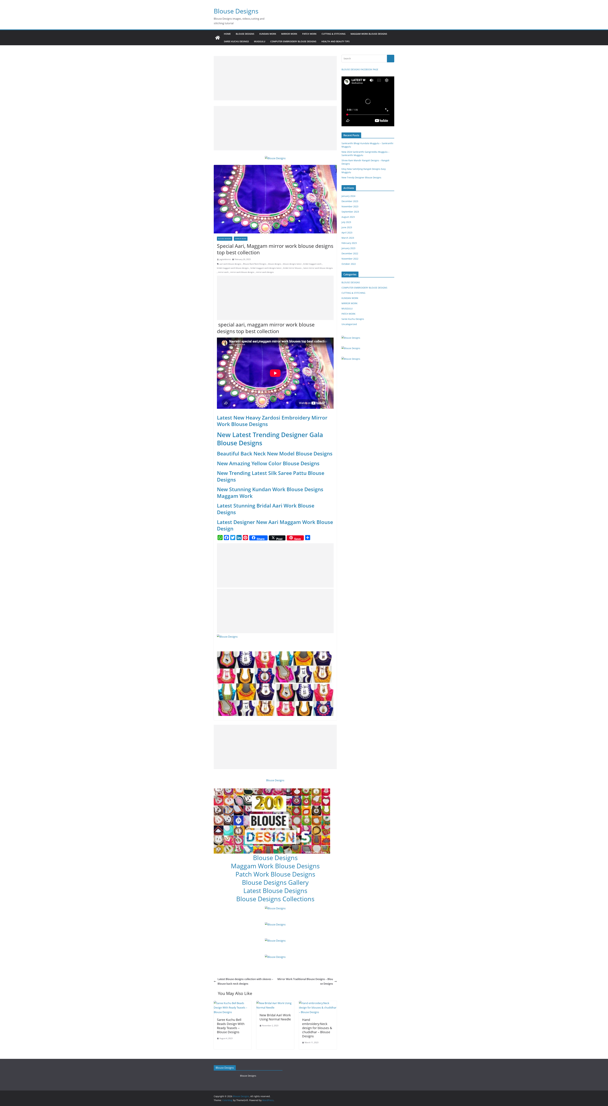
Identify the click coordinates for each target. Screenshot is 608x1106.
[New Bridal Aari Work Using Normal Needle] (275, 1003)
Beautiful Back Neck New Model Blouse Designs (274, 453)
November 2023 (350, 206)
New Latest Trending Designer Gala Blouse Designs (270, 438)
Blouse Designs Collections (275, 898)
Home (227, 33)
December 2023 (350, 201)
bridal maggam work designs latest (265, 268)
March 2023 (348, 237)
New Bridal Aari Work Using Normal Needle (275, 1017)
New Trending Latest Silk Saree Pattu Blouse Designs (270, 476)
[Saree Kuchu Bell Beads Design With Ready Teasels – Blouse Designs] (233, 1003)
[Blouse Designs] (217, 37)
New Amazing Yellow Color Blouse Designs (268, 463)
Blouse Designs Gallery (275, 882)
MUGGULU (259, 41)
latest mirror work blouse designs (318, 268)
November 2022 (350, 258)
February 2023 (349, 242)
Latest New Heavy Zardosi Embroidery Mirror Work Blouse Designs (272, 421)
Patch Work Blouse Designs (275, 874)
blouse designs (274, 264)
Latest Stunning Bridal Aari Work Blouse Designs (265, 509)
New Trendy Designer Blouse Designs (361, 177)
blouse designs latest (292, 264)
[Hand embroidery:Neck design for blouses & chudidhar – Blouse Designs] (318, 1003)
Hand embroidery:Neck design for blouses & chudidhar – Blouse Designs (317, 1028)
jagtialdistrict (225, 259)
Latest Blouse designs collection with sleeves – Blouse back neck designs (245, 981)
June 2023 (347, 227)
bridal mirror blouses (292, 268)
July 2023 (346, 222)
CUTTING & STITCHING (333, 33)
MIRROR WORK (289, 33)
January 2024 (348, 195)
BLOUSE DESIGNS (245, 33)
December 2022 (350, 253)
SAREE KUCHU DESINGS (236, 41)
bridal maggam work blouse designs (233, 268)
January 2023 (348, 248)
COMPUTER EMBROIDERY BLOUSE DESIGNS (293, 41)
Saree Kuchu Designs (353, 318)
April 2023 (347, 232)
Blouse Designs (236, 11)
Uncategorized (349, 324)
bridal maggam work (312, 264)
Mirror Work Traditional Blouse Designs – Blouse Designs (305, 981)
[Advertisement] (275, 78)
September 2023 (350, 211)
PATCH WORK (309, 33)
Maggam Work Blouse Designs (275, 866)
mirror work (223, 272)
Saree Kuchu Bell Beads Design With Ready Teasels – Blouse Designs (230, 1026)
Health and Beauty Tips (335, 41)
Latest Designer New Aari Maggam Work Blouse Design (275, 525)
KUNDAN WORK (267, 33)
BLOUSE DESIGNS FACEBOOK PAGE (360, 69)
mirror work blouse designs (242, 272)
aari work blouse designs (230, 264)
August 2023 (348, 216)
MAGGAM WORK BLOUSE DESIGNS (369, 33)
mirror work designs (265, 272)
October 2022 (349, 263)
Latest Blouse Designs (275, 890)
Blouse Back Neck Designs (254, 264)
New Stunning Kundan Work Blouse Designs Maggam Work (270, 492)
